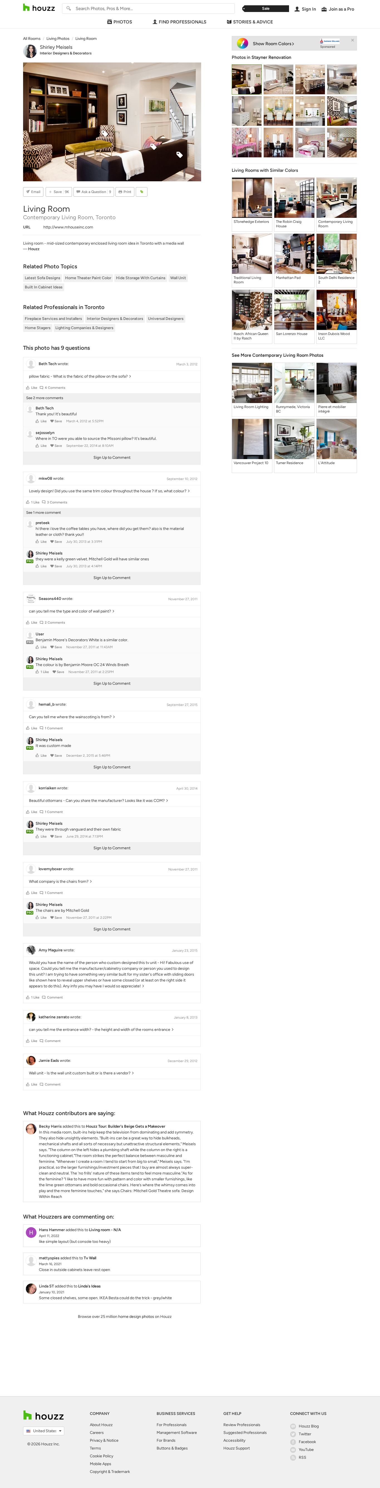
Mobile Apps (100, 1464)
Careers (97, 1432)
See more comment (43, 512)
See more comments (44, 398)
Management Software (177, 1432)
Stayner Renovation (271, 57)
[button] (27, 387)
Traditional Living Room (247, 280)
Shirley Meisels (56, 47)
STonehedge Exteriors (251, 222)
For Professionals (172, 1424)
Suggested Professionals (245, 1432)
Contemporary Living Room (335, 224)
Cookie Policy (101, 1456)
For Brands (166, 1440)
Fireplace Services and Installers (53, 318)
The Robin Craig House (289, 224)
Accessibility (234, 1440)
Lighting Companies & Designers (84, 327)
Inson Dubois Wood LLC (334, 336)
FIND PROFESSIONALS (182, 22)
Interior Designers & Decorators (66, 53)
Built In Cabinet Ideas (44, 287)
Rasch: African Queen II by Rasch (251, 336)
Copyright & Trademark (110, 1471)
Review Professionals (241, 1424)
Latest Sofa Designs (42, 278)
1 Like (35, 502)
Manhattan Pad (288, 278)
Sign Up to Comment (111, 457)
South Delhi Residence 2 (336, 280)
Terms (95, 1448)
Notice (113, 1440)
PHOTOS (122, 22)
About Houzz (101, 1424)
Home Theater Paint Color (88, 278)
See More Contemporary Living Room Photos (277, 355)
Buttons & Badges (172, 1448)
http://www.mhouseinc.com (68, 227)
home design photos (136, 1316)
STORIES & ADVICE (253, 22)
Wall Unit (178, 278)
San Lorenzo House (291, 334)
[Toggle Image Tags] (141, 192)
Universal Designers (166, 318)
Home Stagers (38, 327)
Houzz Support (236, 1448)
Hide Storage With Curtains (141, 278)
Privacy (96, 1440)
